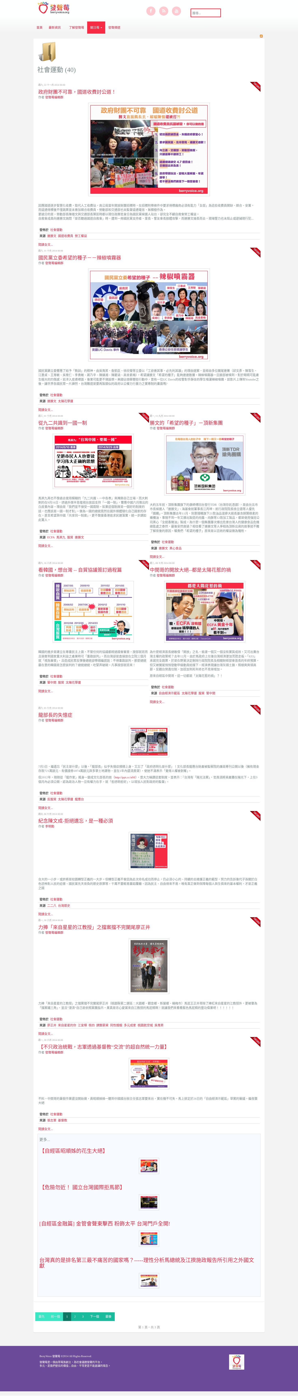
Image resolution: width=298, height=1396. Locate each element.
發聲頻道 (114, 27)
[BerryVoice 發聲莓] (54, 7)
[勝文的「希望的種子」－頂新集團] (204, 464)
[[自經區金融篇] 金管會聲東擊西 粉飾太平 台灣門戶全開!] (149, 1238)
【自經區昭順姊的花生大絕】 (73, 1151)
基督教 (62, 1120)
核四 (92, 1025)
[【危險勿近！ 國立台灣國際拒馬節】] (149, 1202)
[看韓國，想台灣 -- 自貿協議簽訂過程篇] (93, 611)
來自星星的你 (67, 1025)
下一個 (94, 1316)
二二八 (51, 905)
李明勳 (49, 826)
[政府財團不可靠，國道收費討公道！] (149, 149)
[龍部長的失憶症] (149, 741)
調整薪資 (102, 1025)
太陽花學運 (65, 401)
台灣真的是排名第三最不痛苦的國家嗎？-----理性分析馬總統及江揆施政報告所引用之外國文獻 (146, 1263)
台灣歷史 (64, 905)
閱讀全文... (45, 244)
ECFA (51, 537)
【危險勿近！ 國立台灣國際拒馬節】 (82, 1187)
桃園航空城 (145, 1025)
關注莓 (95, 27)
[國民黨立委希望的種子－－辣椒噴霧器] (149, 314)
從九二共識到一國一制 (62, 423)
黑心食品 (175, 548)
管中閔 (51, 682)
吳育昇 (159, 1025)
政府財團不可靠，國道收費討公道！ (77, 92)
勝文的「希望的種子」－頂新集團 (186, 423)
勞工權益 (81, 236)
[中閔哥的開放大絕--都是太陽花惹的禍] (204, 611)
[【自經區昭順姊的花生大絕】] (149, 1165)
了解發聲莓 (76, 27)
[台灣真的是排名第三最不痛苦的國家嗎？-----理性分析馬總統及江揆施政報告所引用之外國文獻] (149, 1280)
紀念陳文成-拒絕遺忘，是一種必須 (75, 820)
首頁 (39, 27)
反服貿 (51, 799)
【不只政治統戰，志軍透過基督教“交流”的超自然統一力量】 (103, 1047)
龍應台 (79, 799)
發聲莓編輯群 (54, 97)
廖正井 (51, 1025)
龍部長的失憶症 (55, 715)
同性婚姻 (116, 1025)
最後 (108, 1316)
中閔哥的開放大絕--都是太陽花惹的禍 (190, 570)
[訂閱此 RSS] (261, 36)
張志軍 (51, 1120)
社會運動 (56, 229)
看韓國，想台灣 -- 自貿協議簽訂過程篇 (80, 570)
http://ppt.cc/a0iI (125, 777)
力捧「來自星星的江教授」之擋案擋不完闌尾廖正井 (94, 927)
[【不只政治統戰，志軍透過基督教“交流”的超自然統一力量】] (149, 1073)
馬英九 (60, 537)
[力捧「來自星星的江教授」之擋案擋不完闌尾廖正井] (149, 965)
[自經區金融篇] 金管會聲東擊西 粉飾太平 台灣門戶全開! (104, 1224)
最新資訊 (55, 27)
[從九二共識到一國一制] (93, 461)
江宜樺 (82, 1025)
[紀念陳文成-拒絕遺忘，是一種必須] (149, 850)
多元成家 (130, 1025)
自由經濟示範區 (169, 693)
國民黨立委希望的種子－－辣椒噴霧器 (79, 257)
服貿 (70, 537)
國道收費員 (65, 236)
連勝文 (51, 236)
